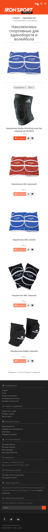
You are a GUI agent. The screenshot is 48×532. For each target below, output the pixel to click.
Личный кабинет (8, 444)
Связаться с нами (9, 411)
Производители (8, 426)
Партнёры (6, 432)
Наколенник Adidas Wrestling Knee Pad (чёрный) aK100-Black (24, 129)
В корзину (21, 138)
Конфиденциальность (11, 398)
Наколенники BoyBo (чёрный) (24, 351)
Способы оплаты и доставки (13, 475)
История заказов (8, 447)
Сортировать (19, 87)
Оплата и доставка (9, 396)
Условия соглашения (10, 401)
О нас (4, 393)
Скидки (5, 390)
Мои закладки (7, 450)
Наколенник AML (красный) (24, 184)
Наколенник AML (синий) (24, 239)
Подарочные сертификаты (12, 429)
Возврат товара (8, 414)
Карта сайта (6, 416)
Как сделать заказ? (9, 477)
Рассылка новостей (9, 452)
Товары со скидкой (9, 434)
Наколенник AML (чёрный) (24, 295)
